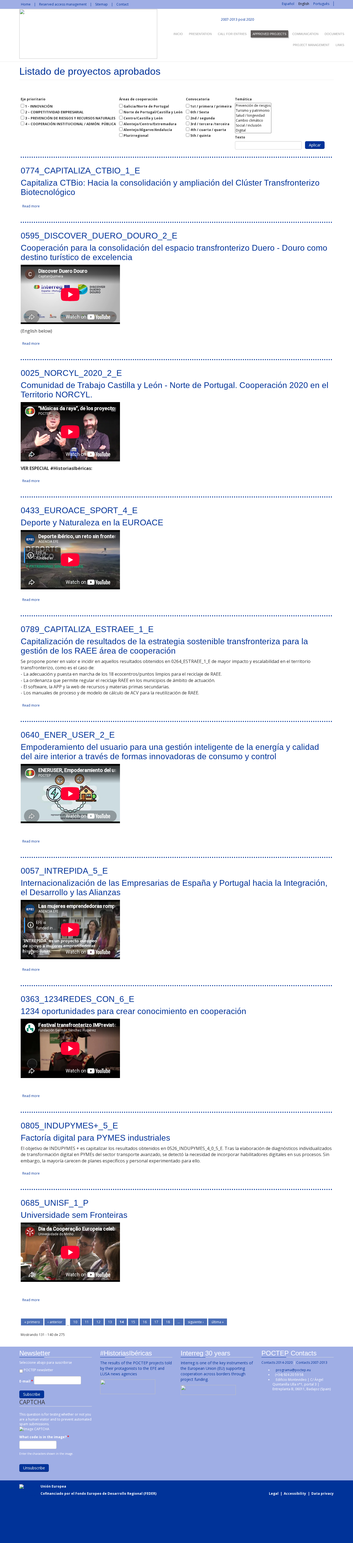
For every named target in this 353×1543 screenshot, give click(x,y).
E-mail (26, 1381)
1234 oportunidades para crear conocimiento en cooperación (133, 1011)
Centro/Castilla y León (143, 118)
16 (145, 1322)
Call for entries (232, 34)
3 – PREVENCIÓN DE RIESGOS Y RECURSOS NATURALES (70, 118)
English (303, 3)
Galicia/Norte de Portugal (146, 106)
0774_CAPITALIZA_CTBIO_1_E (80, 170)
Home (26, 4)
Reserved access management (63, 4)
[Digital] (253, 130)
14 (122, 1322)
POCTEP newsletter (38, 1370)
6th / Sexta (199, 112)
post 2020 (246, 19)
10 (75, 1322)
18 (168, 1322)
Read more (31, 206)
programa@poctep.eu (293, 1370)
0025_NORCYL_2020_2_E (71, 373)
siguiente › (196, 1322)
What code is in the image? (44, 1437)
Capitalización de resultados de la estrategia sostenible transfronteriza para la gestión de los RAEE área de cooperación (164, 646)
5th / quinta (200, 135)
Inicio (178, 34)
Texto (240, 137)
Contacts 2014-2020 (277, 1362)
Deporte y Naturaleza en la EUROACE (92, 522)
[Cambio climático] (253, 120)
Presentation (200, 34)
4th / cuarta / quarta (208, 129)
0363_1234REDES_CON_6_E (77, 999)
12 (98, 1322)
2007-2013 (228, 19)
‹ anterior (55, 1322)
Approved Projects (269, 34)
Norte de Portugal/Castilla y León (153, 112)
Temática (243, 99)
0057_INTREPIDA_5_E (64, 870)
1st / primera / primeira (211, 106)
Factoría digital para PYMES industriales (95, 1137)
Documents (334, 34)
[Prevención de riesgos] (253, 105)
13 (110, 1322)
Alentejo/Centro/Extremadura (150, 124)
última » (218, 1322)
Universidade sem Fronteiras (74, 1215)
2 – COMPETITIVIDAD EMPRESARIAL (54, 112)
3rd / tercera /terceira (209, 124)
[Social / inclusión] (253, 125)
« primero (32, 1322)
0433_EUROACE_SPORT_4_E (79, 510)
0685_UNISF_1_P (55, 1202)
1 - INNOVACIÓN (39, 106)
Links (340, 45)
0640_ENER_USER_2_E (68, 734)
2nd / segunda (202, 118)
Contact (122, 4)
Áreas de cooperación (138, 99)
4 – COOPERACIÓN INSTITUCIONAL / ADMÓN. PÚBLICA (70, 124)
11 (87, 1322)
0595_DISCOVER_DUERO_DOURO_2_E (99, 235)
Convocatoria (198, 99)
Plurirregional (136, 135)
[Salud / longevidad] (253, 115)
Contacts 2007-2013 (311, 1362)
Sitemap (101, 4)
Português (321, 3)
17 (156, 1322)
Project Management (311, 45)
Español (288, 3)
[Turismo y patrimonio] (253, 110)
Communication (305, 34)
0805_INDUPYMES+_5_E (69, 1125)
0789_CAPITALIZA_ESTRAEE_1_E (87, 629)
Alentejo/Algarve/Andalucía (148, 129)
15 (133, 1322)
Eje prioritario (33, 99)
